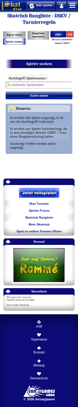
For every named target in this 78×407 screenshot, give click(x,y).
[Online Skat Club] (0, 5)
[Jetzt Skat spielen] (39, 193)
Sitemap (39, 365)
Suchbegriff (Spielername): (28, 78)
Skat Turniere (39, 203)
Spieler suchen (14, 41)
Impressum (39, 339)
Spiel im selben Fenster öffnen (39, 231)
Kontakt (39, 352)
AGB (39, 326)
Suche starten (39, 95)
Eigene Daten (14, 34)
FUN (70, 34)
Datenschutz (39, 378)
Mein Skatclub (39, 224)
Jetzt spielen (44, 5)
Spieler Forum (39, 210)
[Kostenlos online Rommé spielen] (39, 265)
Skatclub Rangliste (39, 217)
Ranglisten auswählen (38, 35)
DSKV (58, 34)
